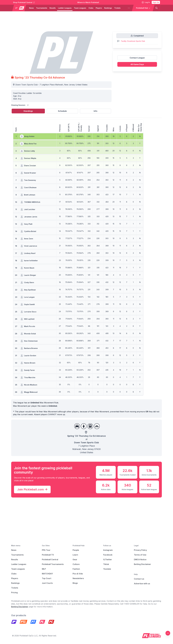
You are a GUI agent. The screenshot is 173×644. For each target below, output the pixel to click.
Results (53, 8)
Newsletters (78, 578)
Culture (76, 564)
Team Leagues (80, 8)
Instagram (108, 550)
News (31, 8)
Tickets (117, 8)
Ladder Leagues (65, 8)
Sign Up (156, 2)
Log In (147, 2)
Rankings (108, 8)
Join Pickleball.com (30, 489)
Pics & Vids (78, 573)
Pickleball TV (48, 555)
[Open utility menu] (167, 633)
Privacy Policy (140, 550)
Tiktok (106, 564)
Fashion (76, 569)
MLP (44, 569)
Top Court (46, 578)
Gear (75, 559)
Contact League (137, 58)
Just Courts (47, 583)
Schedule (62, 111)
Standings (28, 111)
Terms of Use (140, 555)
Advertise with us (142, 583)
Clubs (91, 8)
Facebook (107, 555)
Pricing (14, 592)
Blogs (75, 583)
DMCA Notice (140, 559)
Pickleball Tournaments (53, 564)
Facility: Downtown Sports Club (133, 41)
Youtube (107, 569)
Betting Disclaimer (142, 564)
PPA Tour (46, 550)
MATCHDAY (47, 573)
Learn (75, 555)
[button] (20, 8)
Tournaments (41, 8)
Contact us (139, 579)
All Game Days (137, 64)
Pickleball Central (50, 559)
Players (99, 8)
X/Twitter (107, 559)
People (76, 550)
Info (95, 111)
